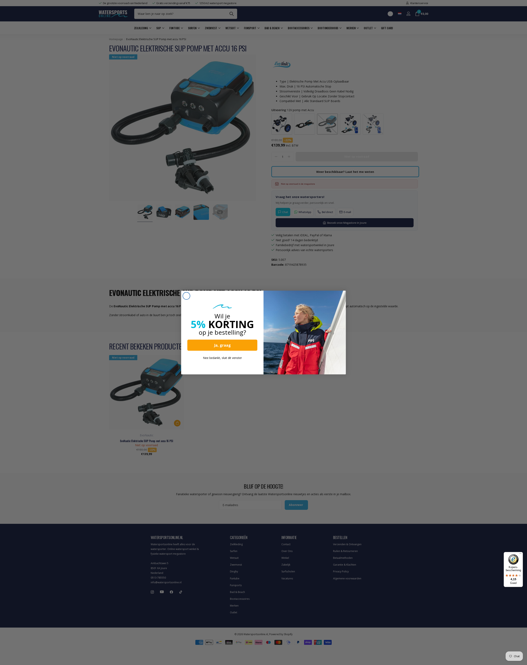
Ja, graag (222, 345)
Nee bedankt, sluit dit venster (222, 358)
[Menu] (520, 554)
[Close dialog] (186, 295)
